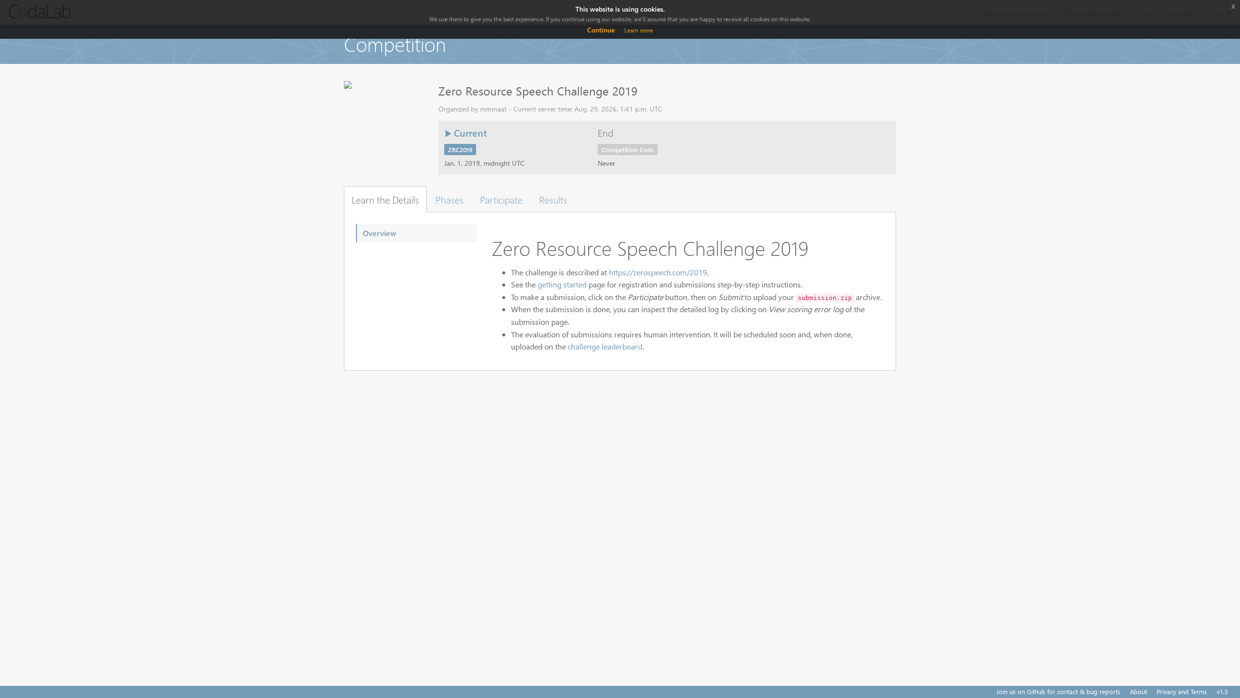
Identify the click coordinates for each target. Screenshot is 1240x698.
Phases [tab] (449, 199)
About (1138, 691)
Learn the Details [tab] (385, 199)
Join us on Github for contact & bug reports (1058, 691)
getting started (562, 284)
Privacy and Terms (1182, 691)
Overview (379, 233)
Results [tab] (553, 199)
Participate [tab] (501, 199)
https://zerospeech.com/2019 (658, 272)
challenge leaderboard (605, 346)
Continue (601, 29)
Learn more (638, 30)
